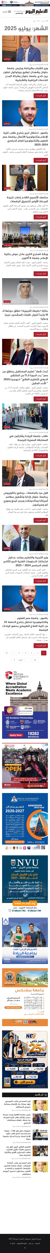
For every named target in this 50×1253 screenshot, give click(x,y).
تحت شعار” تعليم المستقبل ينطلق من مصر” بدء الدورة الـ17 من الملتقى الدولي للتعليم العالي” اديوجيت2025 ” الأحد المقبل (25, 377)
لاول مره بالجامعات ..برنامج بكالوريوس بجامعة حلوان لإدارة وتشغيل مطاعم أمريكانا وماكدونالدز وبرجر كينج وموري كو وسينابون (25, 499)
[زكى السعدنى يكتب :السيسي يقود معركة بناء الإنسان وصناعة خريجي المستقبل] (40, 1105)
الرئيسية (44, 21)
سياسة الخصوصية (22, 1243)
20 (35, 660)
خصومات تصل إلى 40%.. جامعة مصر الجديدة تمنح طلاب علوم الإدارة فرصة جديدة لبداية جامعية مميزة (17, 1135)
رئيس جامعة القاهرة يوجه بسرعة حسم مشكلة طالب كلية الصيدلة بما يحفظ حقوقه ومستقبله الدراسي (17, 1119)
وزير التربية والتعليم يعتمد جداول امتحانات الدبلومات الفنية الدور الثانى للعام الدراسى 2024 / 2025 (25, 561)
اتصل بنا (12, 1243)
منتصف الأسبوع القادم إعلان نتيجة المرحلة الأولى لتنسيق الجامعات (27, 199)
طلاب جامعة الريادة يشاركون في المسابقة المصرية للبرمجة (28, 438)
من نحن (31, 1243)
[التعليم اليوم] (30, 12)
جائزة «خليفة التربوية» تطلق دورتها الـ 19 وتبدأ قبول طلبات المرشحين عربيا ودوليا (25, 315)
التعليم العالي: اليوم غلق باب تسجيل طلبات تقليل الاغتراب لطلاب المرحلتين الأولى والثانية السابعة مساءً (17, 1151)
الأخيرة (20, 660)
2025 (38, 21)
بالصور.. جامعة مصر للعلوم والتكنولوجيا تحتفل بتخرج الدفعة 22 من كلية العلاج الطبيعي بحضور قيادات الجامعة (25, 624)
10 (7, 653)
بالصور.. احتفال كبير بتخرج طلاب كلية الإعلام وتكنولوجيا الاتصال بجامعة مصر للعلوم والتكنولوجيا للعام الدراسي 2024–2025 (25, 139)
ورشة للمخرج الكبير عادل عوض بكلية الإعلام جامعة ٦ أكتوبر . (26, 256)
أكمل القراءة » (41, 96)
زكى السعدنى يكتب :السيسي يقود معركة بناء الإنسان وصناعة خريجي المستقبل (17, 1104)
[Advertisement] (25, 1204)
